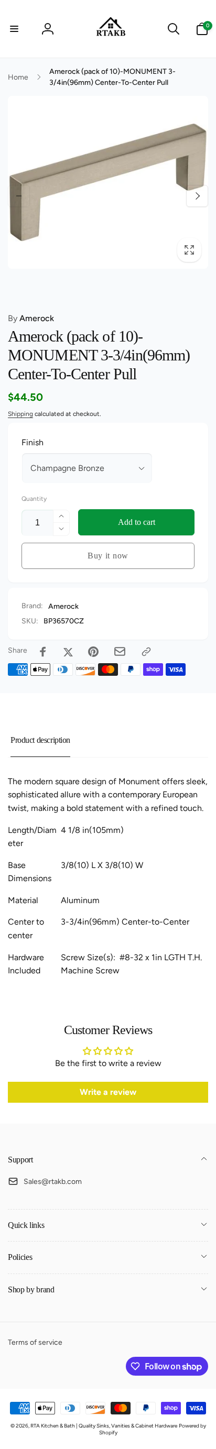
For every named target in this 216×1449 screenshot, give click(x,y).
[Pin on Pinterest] (93, 651)
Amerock (31, 318)
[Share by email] (119, 651)
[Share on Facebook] (43, 651)
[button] (14, 28)
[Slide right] (197, 196)
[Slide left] (19, 196)
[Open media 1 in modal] (108, 182)
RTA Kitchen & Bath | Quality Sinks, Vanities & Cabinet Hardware (103, 1425)
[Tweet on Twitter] (68, 651)
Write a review (108, 1092)
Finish (32, 442)
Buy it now (108, 555)
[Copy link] (146, 651)
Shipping (20, 414)
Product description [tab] (40, 740)
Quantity (34, 499)
